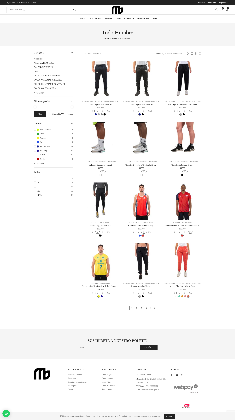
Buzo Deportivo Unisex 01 (100, 104)
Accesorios (89, 162)
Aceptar (169, 416)
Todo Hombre (108, 101)
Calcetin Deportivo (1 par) (100, 165)
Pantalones (86, 101)
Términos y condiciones (77, 382)
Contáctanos (212, 3)
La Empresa (200, 3)
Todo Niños (106, 382)
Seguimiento (224, 3)
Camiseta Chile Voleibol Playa (141, 225)
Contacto (71, 389)
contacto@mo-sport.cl (150, 390)
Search (74, 10)
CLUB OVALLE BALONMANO (47, 76)
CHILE (131, 222)
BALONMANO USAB (43, 67)
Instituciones (107, 389)
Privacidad (72, 378)
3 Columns (196, 54)
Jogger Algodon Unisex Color (182, 286)
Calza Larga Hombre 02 (100, 225)
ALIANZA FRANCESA (44, 63)
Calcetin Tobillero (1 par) (182, 165)
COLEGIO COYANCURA (45, 88)
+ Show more (39, 93)
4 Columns (200, 54)
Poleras (138, 222)
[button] (6, 413)
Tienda (114, 38)
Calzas (94, 222)
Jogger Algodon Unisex (141, 286)
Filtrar (40, 114)
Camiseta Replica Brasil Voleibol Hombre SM (101, 286)
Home (106, 38)
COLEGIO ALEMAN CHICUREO (48, 80)
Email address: (108, 347)
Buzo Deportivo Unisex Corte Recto (182, 104)
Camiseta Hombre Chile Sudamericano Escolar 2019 (186, 225)
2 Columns (192, 54)
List (188, 54)
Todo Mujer (111, 162)
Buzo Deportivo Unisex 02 (141, 104)
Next (154, 308)
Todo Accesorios (108, 386)
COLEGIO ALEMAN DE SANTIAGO (50, 84)
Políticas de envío (75, 374)
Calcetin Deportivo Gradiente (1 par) (141, 165)
